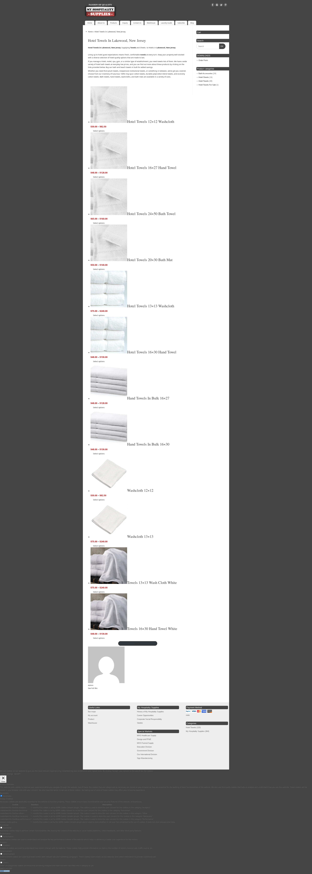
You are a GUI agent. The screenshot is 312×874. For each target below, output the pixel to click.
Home (89, 23)
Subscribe (181, 23)
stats (188, 715)
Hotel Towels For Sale (207, 85)
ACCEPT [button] (17, 774)
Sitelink (140, 723)
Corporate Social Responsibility (149, 719)
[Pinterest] (225, 5)
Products (113, 23)
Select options (99, 131)
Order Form (203, 60)
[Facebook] (212, 5)
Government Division (145, 751)
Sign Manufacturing (144, 758)
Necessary (7, 796)
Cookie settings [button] (7, 774)
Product (91, 719)
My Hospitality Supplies (195, 731)
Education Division (144, 747)
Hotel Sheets (204, 77)
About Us (101, 23)
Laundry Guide (166, 23)
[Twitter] (221, 5)
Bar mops (92, 712)
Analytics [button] (3, 842)
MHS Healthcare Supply (146, 735)
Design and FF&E (144, 739)
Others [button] (3, 860)
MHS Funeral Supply (145, 743)
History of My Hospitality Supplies (150, 712)
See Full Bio (92, 688)
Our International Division (147, 754)
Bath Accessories (206, 73)
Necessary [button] (4, 793)
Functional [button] (4, 825)
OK (221, 46)
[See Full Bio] (99, 688)
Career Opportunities (145, 715)
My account (92, 715)
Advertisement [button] (6, 851)
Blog (192, 23)
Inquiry (125, 23)
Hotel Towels (204, 81)
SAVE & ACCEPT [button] (6, 868)
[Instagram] (217, 5)
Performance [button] (5, 833)
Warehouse (151, 23)
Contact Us (137, 23)
